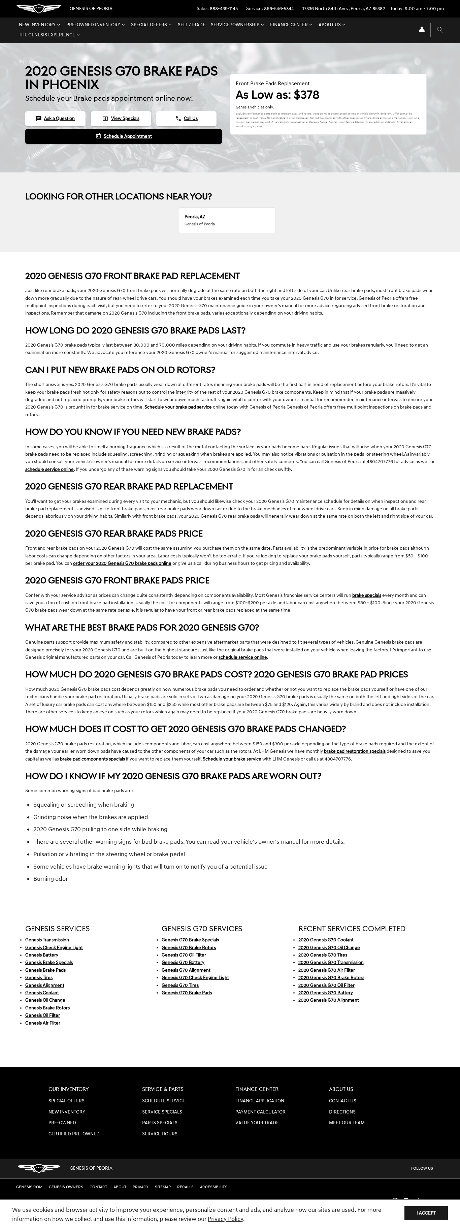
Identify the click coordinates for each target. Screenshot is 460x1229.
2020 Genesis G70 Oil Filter (326, 985)
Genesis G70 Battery (183, 962)
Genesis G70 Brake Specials (190, 940)
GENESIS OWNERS (66, 1187)
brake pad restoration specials (355, 751)
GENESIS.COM (29, 1187)
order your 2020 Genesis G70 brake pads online (122, 563)
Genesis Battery (41, 955)
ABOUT (119, 1187)
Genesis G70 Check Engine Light (195, 977)
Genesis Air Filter (42, 1023)
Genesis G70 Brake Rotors (189, 947)
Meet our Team (347, 1123)
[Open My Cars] (420, 30)
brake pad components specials (92, 759)
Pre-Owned (62, 1123)
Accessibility (213, 1187)
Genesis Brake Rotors (47, 1008)
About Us (330, 25)
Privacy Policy (225, 1219)
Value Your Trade (257, 1123)
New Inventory (37, 25)
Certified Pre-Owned (74, 1134)
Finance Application (259, 1101)
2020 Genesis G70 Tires (322, 955)
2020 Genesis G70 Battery (325, 993)
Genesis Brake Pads (45, 970)
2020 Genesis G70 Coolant (326, 940)
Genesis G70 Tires (180, 985)
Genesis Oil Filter (42, 1015)
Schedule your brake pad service (178, 407)
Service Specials (162, 1112)
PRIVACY (141, 1187)
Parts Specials (159, 1123)
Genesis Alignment (44, 985)
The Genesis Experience (47, 35)
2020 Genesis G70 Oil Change (329, 947)
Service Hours (159, 1134)
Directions (342, 1112)
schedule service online (49, 469)
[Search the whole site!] (440, 30)
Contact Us (342, 1101)
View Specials (120, 119)
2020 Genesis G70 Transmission (331, 962)
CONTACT (98, 1187)
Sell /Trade (191, 25)
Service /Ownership (235, 25)
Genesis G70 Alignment (186, 970)
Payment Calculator (260, 1112)
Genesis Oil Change (45, 1000)
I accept (426, 1213)
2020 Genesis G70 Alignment (328, 1000)
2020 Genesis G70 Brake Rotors (331, 977)
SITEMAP (163, 1187)
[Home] (39, 8)
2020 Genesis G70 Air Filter (326, 970)
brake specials (366, 595)
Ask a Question (55, 119)
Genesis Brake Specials (49, 962)
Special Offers (149, 25)
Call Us (186, 119)
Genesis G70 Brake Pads (187, 993)
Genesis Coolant (42, 993)
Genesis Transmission (47, 940)
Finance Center (289, 25)
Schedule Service (163, 1101)
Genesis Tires (39, 977)
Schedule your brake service (232, 759)
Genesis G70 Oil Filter (184, 955)
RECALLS (185, 1187)
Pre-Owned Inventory (93, 25)
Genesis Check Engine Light (54, 947)
